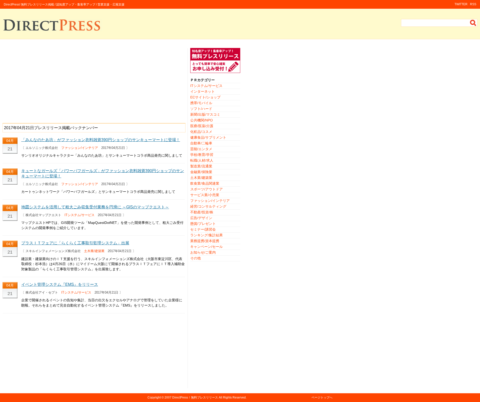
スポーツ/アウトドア (206, 189)
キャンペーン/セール (206, 247)
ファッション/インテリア (79, 148)
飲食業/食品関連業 (204, 183)
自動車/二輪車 (201, 143)
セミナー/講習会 (203, 229)
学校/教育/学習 (201, 155)
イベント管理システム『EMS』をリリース (59, 284)
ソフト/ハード (201, 109)
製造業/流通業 (201, 166)
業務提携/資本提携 (204, 241)
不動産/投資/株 (201, 212)
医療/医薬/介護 (201, 126)
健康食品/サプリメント (208, 137)
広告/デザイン (201, 218)
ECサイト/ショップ (205, 97)
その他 (195, 258)
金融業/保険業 (201, 172)
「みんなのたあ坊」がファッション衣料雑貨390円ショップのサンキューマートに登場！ (100, 140)
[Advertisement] (93, 83)
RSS (473, 4)
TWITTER (461, 4)
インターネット (202, 91)
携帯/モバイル (201, 103)
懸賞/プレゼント (203, 224)
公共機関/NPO (201, 120)
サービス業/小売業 (204, 195)
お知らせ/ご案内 (203, 252)
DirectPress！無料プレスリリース (195, 397)
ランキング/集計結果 (206, 235)
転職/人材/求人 (201, 160)
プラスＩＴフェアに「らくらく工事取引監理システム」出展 (75, 243)
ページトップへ (322, 397)
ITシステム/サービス (79, 215)
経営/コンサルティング (208, 206)
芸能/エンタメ (201, 149)
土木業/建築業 (94, 251)
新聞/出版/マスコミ (205, 114)
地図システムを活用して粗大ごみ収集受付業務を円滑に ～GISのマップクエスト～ (95, 207)
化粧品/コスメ (201, 132)
